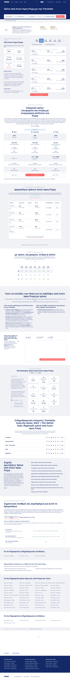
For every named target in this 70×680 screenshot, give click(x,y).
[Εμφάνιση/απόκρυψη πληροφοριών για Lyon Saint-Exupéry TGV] (64, 536)
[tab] (37, 44)
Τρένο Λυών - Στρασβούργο (40, 590)
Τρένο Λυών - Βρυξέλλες (9, 555)
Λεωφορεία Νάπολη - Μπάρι (31, 666)
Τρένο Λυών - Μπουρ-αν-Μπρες (41, 585)
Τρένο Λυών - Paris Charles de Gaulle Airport (13, 595)
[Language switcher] (42, 2)
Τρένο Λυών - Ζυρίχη (39, 587)
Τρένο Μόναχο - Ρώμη (24, 597)
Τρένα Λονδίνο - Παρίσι (9, 663)
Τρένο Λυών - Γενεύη (23, 555)
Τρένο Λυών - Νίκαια (8, 592)
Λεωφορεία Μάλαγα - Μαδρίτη (31, 663)
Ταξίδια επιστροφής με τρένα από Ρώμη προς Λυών (15, 568)
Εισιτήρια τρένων (8, 659)
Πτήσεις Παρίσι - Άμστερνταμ (52, 666)
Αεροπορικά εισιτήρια (51, 659)
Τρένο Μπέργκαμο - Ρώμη (40, 602)
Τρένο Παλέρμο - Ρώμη (8, 602)
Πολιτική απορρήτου (35, 676)
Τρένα (12, 1)
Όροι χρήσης (26, 676)
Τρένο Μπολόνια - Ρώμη (24, 600)
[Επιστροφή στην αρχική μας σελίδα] (7, 2)
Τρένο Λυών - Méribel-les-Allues (25, 585)
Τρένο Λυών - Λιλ (38, 592)
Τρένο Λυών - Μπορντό (24, 592)
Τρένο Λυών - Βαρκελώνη (56, 587)
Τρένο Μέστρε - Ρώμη (55, 607)
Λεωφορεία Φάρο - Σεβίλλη (31, 661)
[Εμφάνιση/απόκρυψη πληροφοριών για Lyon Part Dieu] (64, 531)
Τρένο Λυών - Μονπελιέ (55, 590)
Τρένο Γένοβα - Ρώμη (39, 605)
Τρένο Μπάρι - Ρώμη (39, 600)
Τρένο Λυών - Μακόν (8, 583)
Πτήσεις (21, 1)
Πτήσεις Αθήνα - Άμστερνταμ (52, 661)
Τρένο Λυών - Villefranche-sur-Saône (42, 583)
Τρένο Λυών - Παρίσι (8, 587)
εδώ (48, 244)
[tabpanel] (45, 351)
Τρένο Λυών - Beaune (55, 585)
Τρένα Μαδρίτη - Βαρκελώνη (10, 665)
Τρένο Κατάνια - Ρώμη (24, 602)
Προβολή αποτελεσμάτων (34, 197)
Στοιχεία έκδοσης (18, 676)
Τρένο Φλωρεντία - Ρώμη (9, 600)
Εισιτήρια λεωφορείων (30, 659)
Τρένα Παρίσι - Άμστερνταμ (10, 666)
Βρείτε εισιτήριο (9, 53)
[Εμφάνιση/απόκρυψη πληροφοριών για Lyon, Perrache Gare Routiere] (64, 542)
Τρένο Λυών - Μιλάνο (23, 587)
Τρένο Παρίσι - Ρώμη (39, 595)
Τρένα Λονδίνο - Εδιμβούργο (10, 668)
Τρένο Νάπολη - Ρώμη (55, 600)
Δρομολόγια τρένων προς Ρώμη (22, 629)
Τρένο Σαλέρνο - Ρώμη (55, 602)
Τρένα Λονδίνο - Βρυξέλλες (10, 661)
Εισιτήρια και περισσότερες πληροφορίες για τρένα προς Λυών (48, 568)
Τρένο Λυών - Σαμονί (8, 585)
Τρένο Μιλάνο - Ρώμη (55, 595)
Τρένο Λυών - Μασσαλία (40, 555)
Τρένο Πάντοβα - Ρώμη (24, 607)
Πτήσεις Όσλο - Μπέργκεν (51, 665)
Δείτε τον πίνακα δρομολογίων (9, 67)
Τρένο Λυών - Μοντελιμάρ (24, 583)
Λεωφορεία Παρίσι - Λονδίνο (31, 665)
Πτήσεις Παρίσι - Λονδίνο (51, 663)
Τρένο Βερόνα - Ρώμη (8, 605)
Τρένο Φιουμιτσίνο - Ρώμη (9, 607)
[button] (32, 16)
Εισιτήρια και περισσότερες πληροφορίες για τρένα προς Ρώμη (17, 570)
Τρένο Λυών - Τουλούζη (24, 595)
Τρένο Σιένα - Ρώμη (23, 605)
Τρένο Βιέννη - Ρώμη (8, 597)
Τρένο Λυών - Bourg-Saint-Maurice (58, 583)
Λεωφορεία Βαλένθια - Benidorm (32, 668)
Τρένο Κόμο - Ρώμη (54, 605)
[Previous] (18, 267)
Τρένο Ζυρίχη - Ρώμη (39, 597)
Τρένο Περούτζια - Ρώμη (40, 607)
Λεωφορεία (16, 1)
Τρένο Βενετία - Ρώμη (55, 597)
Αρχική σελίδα (7, 629)
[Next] (64, 40)
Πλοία (25, 1)
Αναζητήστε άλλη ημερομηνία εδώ (35, 237)
